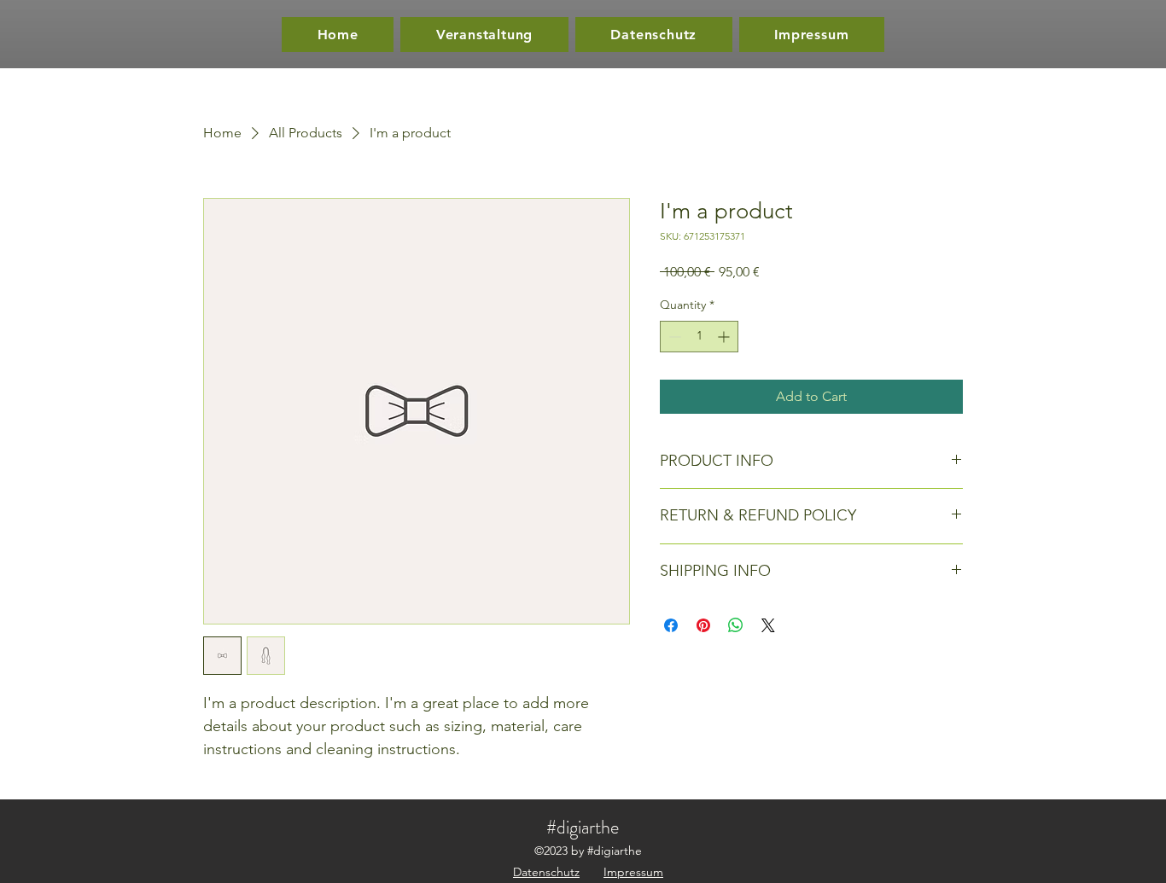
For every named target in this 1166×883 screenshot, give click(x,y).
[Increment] (725, 336)
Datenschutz (546, 872)
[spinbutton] (699, 336)
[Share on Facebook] (671, 625)
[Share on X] (768, 625)
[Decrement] (673, 336)
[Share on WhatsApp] (736, 625)
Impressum (633, 872)
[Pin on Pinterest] (703, 625)
